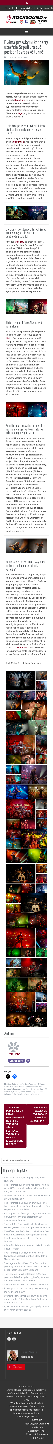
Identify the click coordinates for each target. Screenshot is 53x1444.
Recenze (32, 1084)
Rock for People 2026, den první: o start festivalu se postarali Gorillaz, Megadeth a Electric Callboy (25, 1256)
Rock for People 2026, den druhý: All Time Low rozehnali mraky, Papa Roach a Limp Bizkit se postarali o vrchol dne (27, 1206)
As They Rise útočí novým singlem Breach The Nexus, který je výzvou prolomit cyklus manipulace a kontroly (27, 1217)
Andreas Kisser (25, 1087)
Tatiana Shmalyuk (32, 1094)
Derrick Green (36, 1087)
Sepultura (21, 1094)
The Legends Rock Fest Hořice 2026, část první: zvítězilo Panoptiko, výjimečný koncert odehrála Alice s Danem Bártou (26, 1277)
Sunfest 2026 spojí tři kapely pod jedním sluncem (28, 8)
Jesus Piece (25, 1089)
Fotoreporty (16, 1084)
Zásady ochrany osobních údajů (26, 1403)
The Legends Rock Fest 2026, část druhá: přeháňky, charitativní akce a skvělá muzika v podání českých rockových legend (26, 1266)
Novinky (25, 1084)
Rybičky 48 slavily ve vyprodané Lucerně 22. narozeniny (38, 1114)
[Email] (28, 1061)
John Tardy (40, 1089)
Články (8, 1084)
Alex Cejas (14, 1087)
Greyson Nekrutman (12, 1089)
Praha (14, 1094)
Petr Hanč (24, 57)
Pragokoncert (26, 1092)
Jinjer (20, 113)
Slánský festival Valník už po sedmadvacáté (26, 1284)
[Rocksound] (26, 17)
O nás (26, 1400)
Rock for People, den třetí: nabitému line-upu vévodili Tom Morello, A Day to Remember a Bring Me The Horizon (26, 1188)
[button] (17, 213)
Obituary (16, 1092)
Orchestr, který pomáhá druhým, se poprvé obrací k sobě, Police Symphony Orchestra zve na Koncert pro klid (27, 1299)
